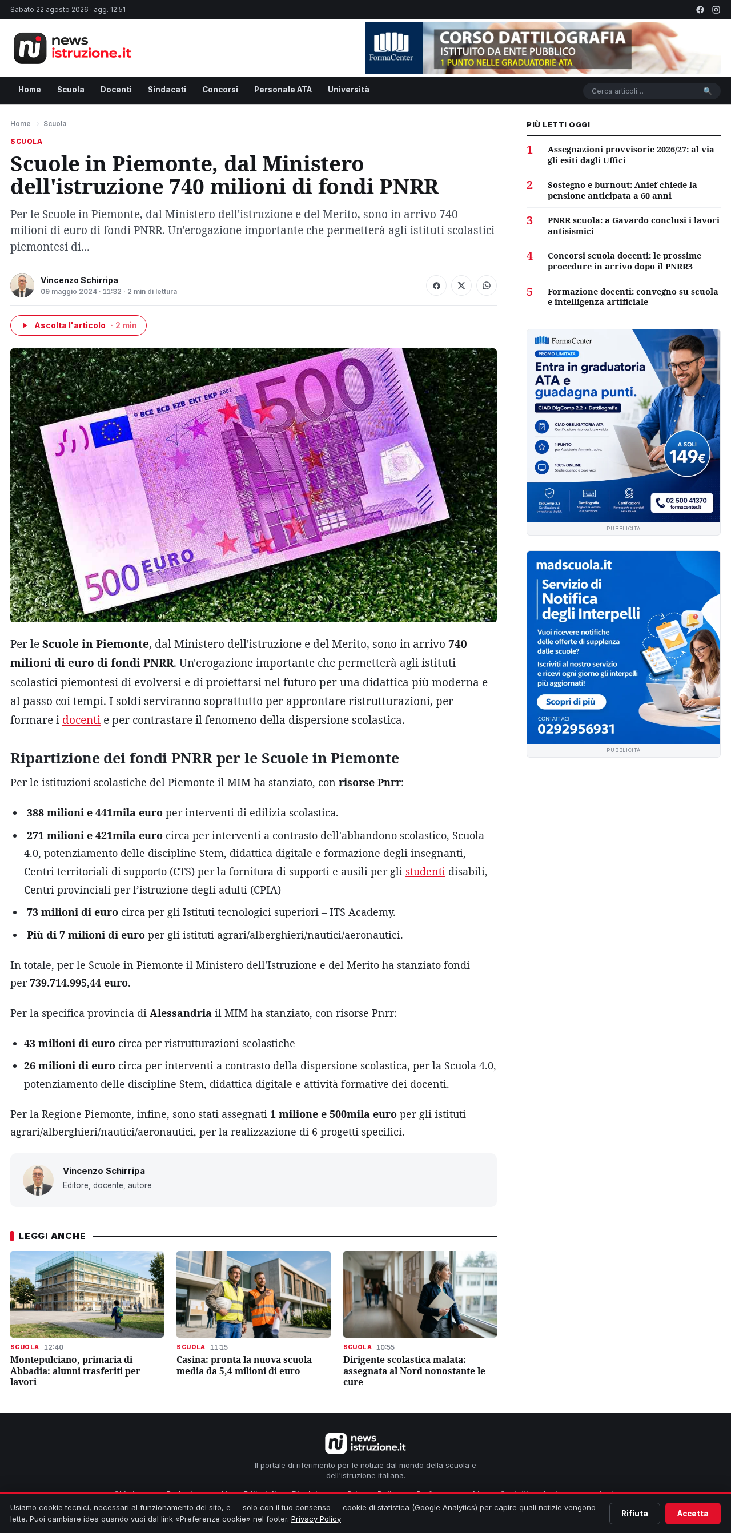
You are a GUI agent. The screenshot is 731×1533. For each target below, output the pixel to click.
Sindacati (167, 89)
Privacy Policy (316, 1518)
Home (29, 89)
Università (348, 89)
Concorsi (220, 89)
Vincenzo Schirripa (79, 280)
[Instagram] (716, 9)
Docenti (116, 89)
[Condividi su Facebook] (436, 285)
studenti (425, 871)
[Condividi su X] (461, 285)
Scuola (71, 89)
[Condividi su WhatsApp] (486, 285)
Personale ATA (283, 89)
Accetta (693, 1513)
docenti (81, 720)
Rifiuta (634, 1513)
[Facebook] (700, 9)
